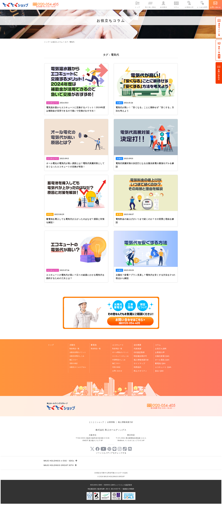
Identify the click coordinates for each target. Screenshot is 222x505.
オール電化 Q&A (162, 360)
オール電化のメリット (120, 352)
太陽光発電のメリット (78, 352)
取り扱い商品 (150, 7)
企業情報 (111, 422)
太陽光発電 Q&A (162, 356)
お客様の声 (189, 7)
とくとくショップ (96, 422)
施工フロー (74, 360)
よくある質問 (202, 7)
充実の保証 (74, 363)
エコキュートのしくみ (120, 356)
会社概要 (137, 345)
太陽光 (72, 345)
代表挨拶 (137, 349)
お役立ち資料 (160, 349)
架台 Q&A (159, 371)
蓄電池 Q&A (160, 363)
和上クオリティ (140, 371)
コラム (176, 7)
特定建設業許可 (140, 356)
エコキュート (118, 345)
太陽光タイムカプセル (78, 367)
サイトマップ (139, 363)
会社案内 (163, 7)
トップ (137, 7)
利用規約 (137, 367)
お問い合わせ (215, 7)
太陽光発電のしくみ (77, 356)
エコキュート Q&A (163, 367)
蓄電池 (93, 345)
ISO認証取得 (139, 352)
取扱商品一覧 (74, 348)
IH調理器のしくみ (119, 360)
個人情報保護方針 (141, 360)
